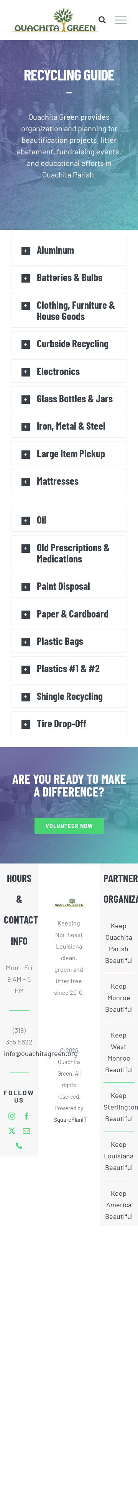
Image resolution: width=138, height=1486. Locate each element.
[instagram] (11, 1116)
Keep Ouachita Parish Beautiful (119, 942)
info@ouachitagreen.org (19, 1053)
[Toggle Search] (102, 19)
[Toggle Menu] (120, 20)
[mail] (26, 1130)
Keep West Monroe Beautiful (119, 1052)
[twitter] (11, 1130)
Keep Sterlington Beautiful (119, 1107)
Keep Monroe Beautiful (119, 997)
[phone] (19, 1145)
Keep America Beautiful (119, 1204)
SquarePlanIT (70, 1119)
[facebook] (26, 1116)
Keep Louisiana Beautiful (118, 1155)
